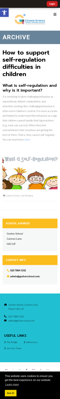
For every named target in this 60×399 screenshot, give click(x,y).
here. (27, 139)
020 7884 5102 (18, 270)
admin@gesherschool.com (25, 276)
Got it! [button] (10, 393)
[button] (4, 12)
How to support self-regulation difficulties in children (26, 63)
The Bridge (11, 342)
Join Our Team (13, 348)
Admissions (32, 342)
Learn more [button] (12, 384)
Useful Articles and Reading (19, 195)
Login (52, 3)
